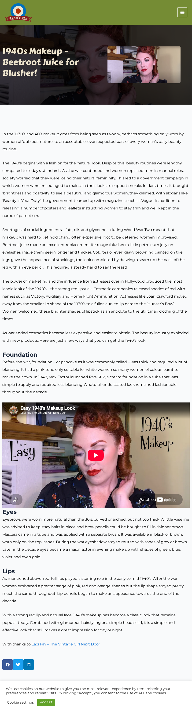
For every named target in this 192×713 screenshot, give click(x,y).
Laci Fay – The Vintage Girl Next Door (66, 644)
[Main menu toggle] (182, 12)
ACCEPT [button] (46, 702)
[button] (7, 664)
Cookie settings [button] (20, 702)
